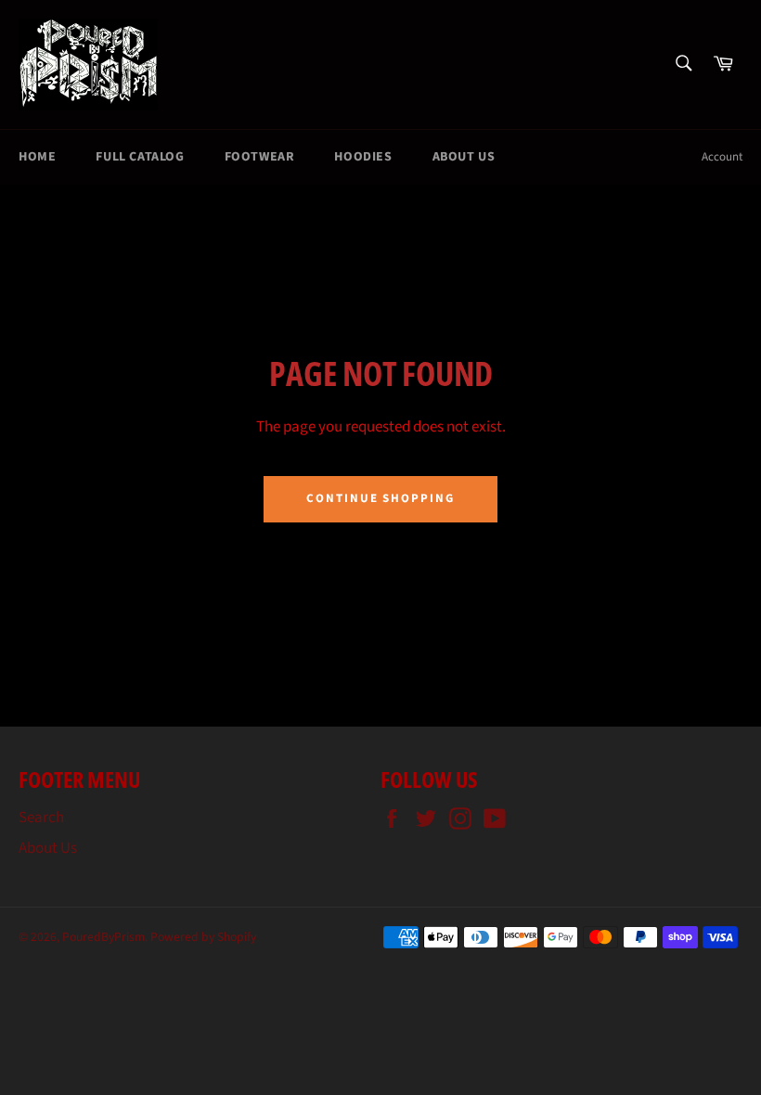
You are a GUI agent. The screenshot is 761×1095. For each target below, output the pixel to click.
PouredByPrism (103, 937)
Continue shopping (380, 498)
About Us (464, 157)
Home (37, 157)
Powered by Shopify (203, 937)
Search (41, 817)
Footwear (260, 157)
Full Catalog (140, 157)
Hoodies (363, 157)
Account (722, 156)
